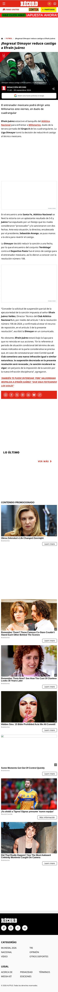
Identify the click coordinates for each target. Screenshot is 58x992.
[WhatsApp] (5, 394)
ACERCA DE (6, 972)
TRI (31, 947)
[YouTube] (25, 928)
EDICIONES (25, 976)
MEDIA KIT (6, 976)
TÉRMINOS (44, 972)
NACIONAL (6, 952)
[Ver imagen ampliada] (29, 68)
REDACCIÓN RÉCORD (16, 87)
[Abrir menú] (4, 3)
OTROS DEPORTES (39, 956)
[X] (17, 394)
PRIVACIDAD (26, 972)
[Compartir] (53, 89)
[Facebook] (11, 394)
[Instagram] (10, 928)
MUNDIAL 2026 (8, 947)
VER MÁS (43, 461)
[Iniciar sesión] (55, 3)
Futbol (9, 38)
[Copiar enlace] (39, 394)
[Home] (2, 38)
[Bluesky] (34, 394)
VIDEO (4, 956)
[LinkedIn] (28, 394)
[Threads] (22, 394)
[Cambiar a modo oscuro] (49, 3)
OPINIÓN (34, 952)
